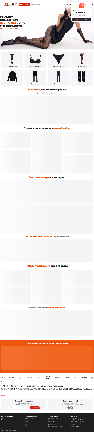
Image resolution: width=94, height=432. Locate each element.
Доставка (68, 1)
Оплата (26, 421)
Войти (2, 418)
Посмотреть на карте (76, 426)
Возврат (26, 423)
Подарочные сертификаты (54, 423)
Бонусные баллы (60, 1)
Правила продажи (52, 424)
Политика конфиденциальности (55, 426)
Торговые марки (51, 419)
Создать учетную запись (6, 419)
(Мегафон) (77, 421)
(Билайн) (77, 419)
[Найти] (64, 4)
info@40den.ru (74, 424)
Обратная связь (51, 428)
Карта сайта (27, 428)
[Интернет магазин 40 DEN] (11, 4)
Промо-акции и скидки (53, 418)
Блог (26, 424)
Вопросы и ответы (29, 418)
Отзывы (26, 426)
